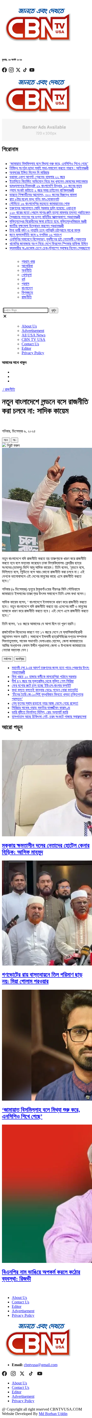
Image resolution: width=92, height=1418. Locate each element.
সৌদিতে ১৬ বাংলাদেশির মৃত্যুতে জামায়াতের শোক (33, 204)
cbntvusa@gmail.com (40, 1365)
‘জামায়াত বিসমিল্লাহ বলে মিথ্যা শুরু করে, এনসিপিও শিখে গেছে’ (42, 164)
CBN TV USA (33, 339)
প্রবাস (25, 284)
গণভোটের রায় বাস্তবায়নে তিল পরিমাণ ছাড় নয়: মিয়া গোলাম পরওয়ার (42, 978)
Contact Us (30, 344)
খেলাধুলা (27, 275)
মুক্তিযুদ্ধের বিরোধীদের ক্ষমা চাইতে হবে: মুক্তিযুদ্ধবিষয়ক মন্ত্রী (41, 221)
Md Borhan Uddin (53, 1414)
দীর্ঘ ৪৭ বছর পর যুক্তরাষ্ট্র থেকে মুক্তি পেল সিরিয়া (43, 681)
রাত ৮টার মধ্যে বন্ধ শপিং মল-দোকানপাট (28, 199)
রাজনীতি (27, 297)
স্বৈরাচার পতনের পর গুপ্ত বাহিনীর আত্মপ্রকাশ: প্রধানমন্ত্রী (38, 217)
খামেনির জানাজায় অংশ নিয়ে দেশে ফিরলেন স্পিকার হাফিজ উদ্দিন (42, 244)
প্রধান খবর (28, 261)
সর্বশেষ (7, 659)
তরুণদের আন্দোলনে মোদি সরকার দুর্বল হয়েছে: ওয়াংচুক (36, 208)
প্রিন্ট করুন (13, 445)
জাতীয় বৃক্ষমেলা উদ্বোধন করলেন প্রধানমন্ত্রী (30, 226)
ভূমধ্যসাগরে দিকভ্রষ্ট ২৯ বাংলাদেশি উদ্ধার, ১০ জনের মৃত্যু (39, 186)
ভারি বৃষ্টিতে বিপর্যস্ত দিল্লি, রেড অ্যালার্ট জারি (40, 712)
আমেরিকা (27, 266)
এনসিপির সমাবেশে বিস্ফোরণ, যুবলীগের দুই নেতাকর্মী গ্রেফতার (41, 239)
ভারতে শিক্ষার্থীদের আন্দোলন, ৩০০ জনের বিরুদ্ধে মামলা (36, 195)
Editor (26, 348)
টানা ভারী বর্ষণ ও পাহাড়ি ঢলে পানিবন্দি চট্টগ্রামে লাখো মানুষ (38, 230)
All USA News (33, 335)
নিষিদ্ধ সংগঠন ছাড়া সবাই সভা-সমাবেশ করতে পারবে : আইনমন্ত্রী (42, 168)
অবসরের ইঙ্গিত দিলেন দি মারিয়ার (22, 172)
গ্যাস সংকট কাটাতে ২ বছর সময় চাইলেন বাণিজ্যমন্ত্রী (35, 190)
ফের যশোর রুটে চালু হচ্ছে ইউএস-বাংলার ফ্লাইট (41, 685)
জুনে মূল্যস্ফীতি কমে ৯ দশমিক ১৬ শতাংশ (29, 235)
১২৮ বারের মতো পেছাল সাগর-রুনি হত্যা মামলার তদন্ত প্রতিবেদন (43, 212)
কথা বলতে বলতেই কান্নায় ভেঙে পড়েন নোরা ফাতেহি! (45, 690)
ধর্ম (23, 279)
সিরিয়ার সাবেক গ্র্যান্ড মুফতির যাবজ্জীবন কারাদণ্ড (41, 708)
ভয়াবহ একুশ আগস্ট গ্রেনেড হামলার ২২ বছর (30, 177)
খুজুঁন (53, 310)
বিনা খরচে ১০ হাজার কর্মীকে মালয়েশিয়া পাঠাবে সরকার (44, 677)
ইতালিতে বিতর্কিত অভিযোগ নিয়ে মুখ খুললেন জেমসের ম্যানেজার (42, 181)
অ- (14, 440)
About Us (29, 326)
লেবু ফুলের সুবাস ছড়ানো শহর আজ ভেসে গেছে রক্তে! (45, 703)
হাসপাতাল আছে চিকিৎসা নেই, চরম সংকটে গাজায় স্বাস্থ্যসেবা (49, 717)
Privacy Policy (33, 353)
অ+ (6, 440)
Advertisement (33, 331)
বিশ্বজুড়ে (27, 292)
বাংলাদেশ (27, 288)
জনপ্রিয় (20, 659)
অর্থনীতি (27, 270)
